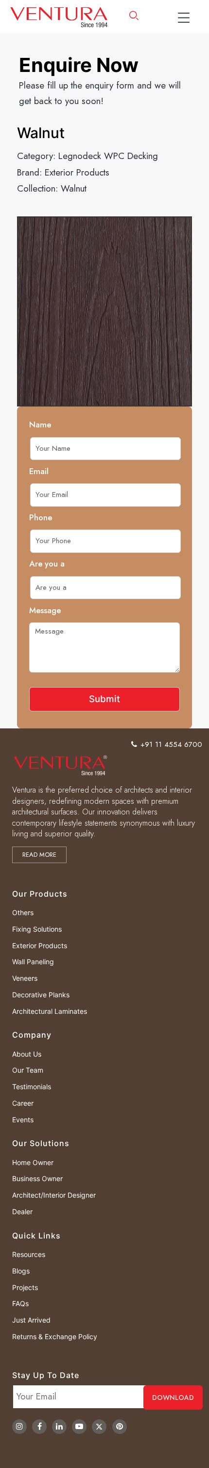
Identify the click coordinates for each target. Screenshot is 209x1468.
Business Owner (37, 1178)
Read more (39, 854)
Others (23, 912)
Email (39, 471)
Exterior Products (77, 172)
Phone (40, 517)
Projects (25, 1287)
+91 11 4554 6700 (171, 744)
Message (45, 610)
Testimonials (31, 1086)
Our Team (27, 1070)
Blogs (21, 1271)
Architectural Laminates (49, 1011)
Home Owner (32, 1162)
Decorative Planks (41, 994)
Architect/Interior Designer (54, 1195)
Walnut (74, 188)
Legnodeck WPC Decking (108, 155)
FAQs (20, 1303)
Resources (28, 1254)
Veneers (24, 978)
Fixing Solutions (37, 929)
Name (40, 424)
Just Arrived (31, 1320)
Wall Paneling (33, 961)
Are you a (47, 563)
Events (23, 1119)
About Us (26, 1054)
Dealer (22, 1211)
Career (23, 1103)
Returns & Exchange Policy (54, 1336)
